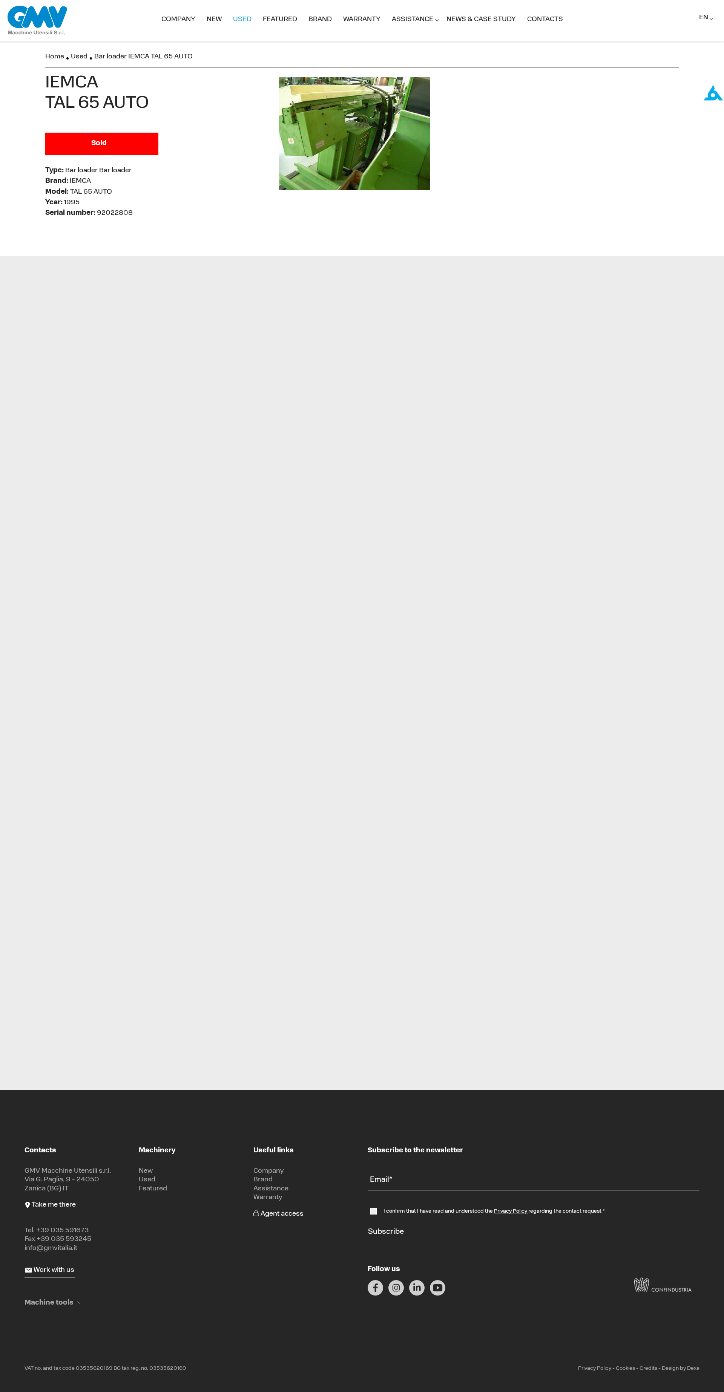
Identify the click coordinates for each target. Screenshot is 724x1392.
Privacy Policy (511, 1211)
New (214, 19)
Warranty (361, 19)
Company (178, 19)
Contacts (545, 19)
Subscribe (386, 1232)
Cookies (625, 1368)
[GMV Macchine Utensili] (38, 20)
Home (54, 57)
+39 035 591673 (62, 1230)
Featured (280, 19)
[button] (53, 1303)
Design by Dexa (680, 1368)
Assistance (412, 19)
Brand (320, 19)
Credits (648, 1368)
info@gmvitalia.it (51, 1248)
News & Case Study (481, 19)
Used (242, 19)
